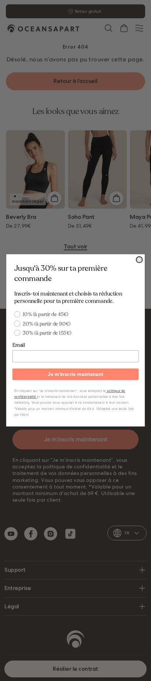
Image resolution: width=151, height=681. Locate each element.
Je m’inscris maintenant (75, 374)
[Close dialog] (139, 260)
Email (18, 345)
